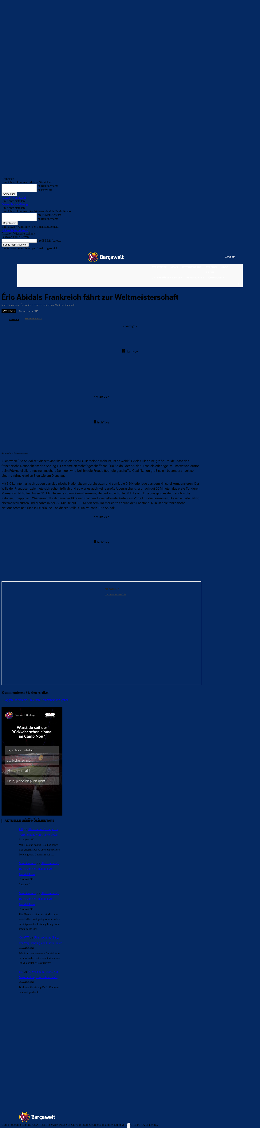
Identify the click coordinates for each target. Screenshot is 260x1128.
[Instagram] (207, 257)
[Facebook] (199, 257)
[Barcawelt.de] (106, 257)
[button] (237, 284)
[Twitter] (215, 257)
